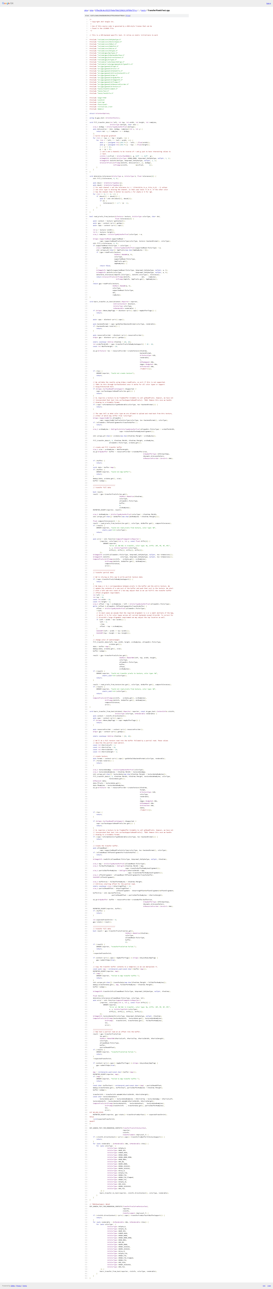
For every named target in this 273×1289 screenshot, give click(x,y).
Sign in (268, 3)
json (269, 1286)
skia (86, 10)
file (128, 16)
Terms (24, 1286)
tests (143, 10)
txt (264, 1286)
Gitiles (13, 1286)
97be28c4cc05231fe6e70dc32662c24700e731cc (116, 10)
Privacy (18, 1286)
